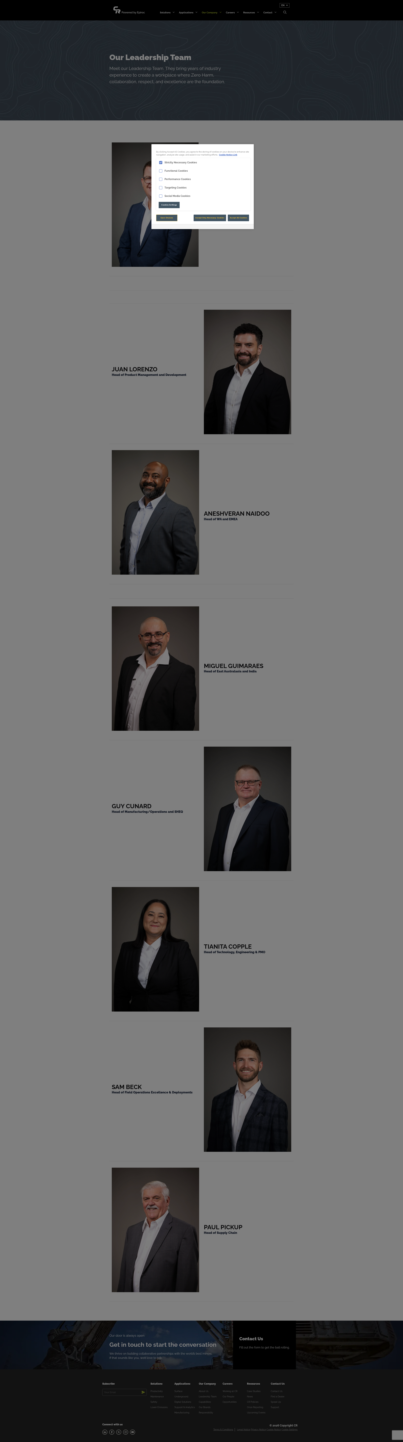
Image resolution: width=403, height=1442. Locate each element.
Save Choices (167, 218)
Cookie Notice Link (228, 155)
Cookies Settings (169, 205)
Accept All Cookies (238, 218)
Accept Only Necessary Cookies (209, 218)
